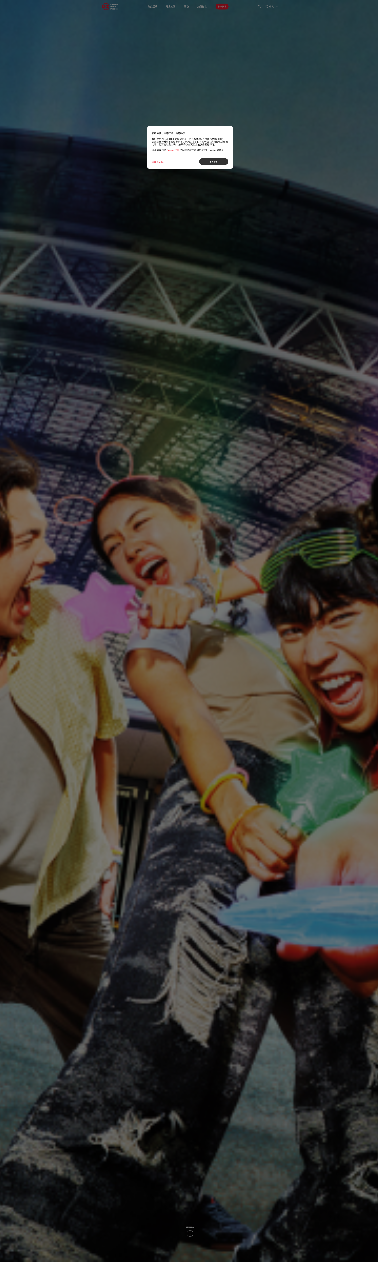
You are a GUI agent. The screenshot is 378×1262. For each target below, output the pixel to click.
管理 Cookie (158, 161)
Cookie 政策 (173, 150)
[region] (190, 147)
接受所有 (214, 161)
